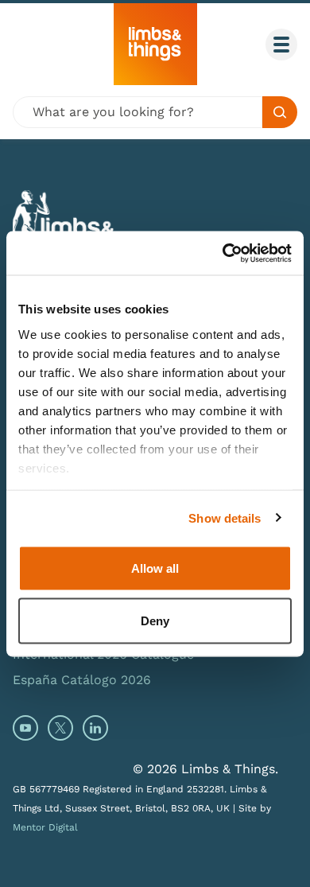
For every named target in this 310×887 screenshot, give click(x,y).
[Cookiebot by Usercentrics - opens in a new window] (223, 253)
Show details (224, 517)
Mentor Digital (45, 827)
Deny (155, 620)
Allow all (155, 568)
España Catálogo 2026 (82, 679)
